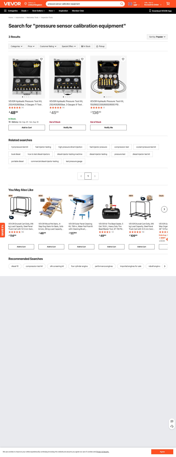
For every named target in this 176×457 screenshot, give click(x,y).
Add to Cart (27, 127)
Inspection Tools (47, 17)
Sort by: (152, 37)
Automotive (20, 17)
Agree (162, 452)
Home (11, 17)
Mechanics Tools (32, 17)
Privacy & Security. (102, 452)
